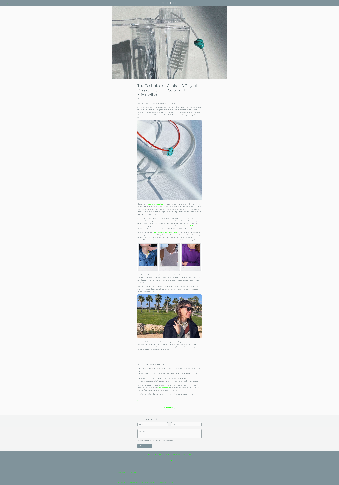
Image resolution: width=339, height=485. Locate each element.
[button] (4, 3)
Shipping (161, 454)
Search (150, 454)
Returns (168, 454)
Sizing (155, 454)
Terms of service (162, 482)
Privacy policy (152, 482)
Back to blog (170, 408)
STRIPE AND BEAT (125, 482)
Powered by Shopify (134, 482)
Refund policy (144, 482)
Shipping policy (171, 482)
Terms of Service (186, 454)
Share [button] (141, 400)
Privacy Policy (176, 454)
